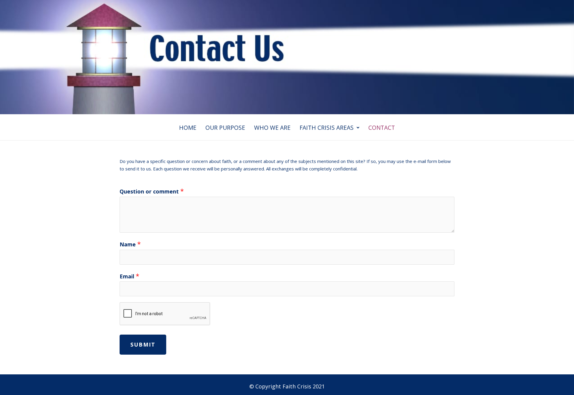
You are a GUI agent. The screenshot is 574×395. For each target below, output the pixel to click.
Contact (381, 127)
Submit (142, 344)
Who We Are (272, 127)
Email (129, 276)
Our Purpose (225, 127)
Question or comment (152, 191)
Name (130, 244)
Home (187, 127)
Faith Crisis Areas (327, 127)
